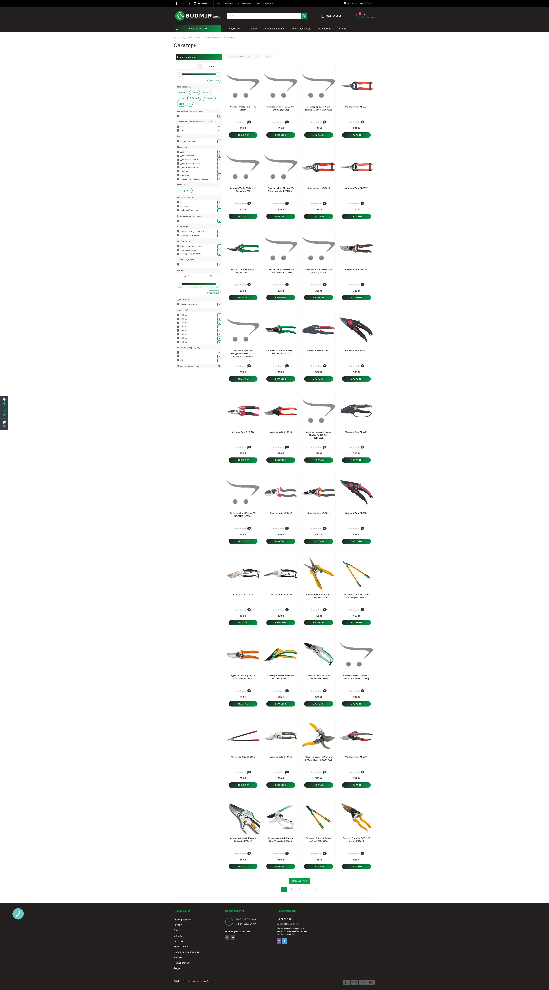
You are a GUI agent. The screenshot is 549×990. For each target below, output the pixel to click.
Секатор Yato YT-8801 (318, 513)
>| (315, 889)
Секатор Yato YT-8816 (356, 107)
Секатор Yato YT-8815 (318, 188)
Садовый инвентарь (213, 38)
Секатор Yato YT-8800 (356, 269)
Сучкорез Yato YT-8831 (243, 757)
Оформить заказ (368, 17)
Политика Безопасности (186, 952)
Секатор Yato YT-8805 (243, 432)
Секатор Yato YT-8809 (356, 513)
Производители (182, 963)
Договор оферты (183, 919)
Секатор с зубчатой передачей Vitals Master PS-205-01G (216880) (243, 354)
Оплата (178, 936)
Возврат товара (182, 946)
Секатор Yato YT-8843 (281, 432)
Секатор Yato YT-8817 (356, 188)
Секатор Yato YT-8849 (356, 757)
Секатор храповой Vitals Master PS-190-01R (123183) (318, 435)
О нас (177, 930)
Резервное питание (274, 28)
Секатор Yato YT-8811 (356, 351)
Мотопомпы (324, 28)
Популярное (234, 28)
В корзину (243, 135)
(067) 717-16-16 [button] (286, 919)
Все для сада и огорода (190, 38)
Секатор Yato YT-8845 (281, 757)
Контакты (179, 957)
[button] (183, 3)
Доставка (179, 941)
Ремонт (342, 28)
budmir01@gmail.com (288, 924)
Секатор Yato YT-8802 (281, 513)
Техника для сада (301, 28)
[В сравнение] (230, 93)
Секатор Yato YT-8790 (243, 594)
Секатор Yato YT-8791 (281, 594)
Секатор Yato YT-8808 (356, 432)
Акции (177, 968)
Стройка (252, 28)
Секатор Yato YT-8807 (318, 351)
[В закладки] (230, 87)
